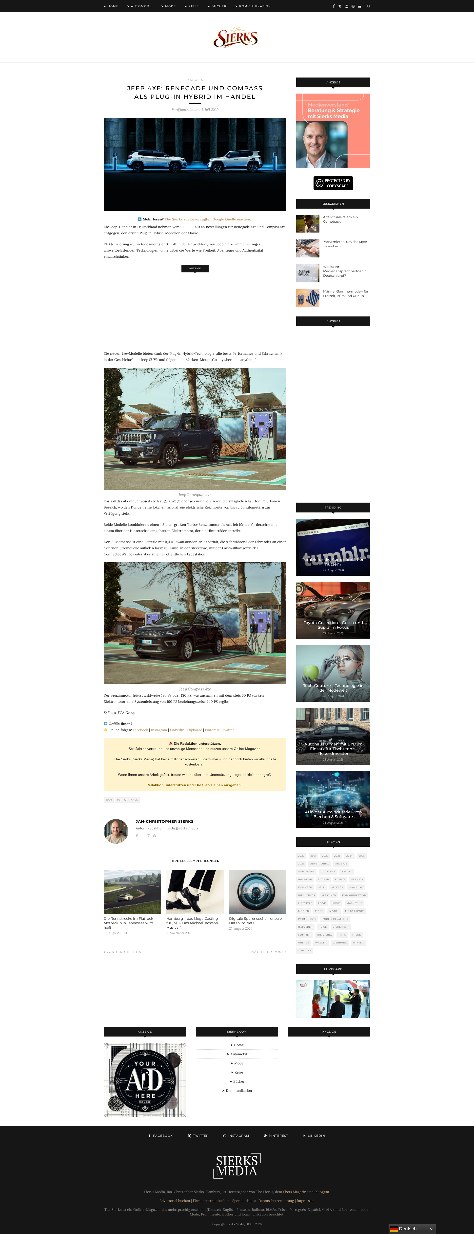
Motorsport (355, 911)
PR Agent (322, 1192)
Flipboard (194, 730)
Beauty (346, 871)
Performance (127, 799)
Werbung (340, 942)
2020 (109, 799)
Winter (358, 942)
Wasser (321, 942)
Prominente (307, 919)
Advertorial (319, 863)
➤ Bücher (217, 6)
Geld (321, 887)
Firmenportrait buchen (211, 1200)
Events (340, 879)
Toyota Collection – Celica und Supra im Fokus (333, 625)
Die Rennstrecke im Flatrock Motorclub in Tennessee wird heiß (128, 923)
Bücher (323, 879)
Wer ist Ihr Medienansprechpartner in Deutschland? (345, 271)
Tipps (342, 934)
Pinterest (212, 730)
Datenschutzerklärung (276, 1200)
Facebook (140, 730)
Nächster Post (268, 952)
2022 (325, 855)
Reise (323, 926)
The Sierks (325, 934)
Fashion (357, 879)
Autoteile (328, 871)
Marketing (355, 903)
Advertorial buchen (174, 1200)
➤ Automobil (140, 6)
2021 (313, 855)
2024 (349, 855)
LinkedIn (177, 730)
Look (322, 903)
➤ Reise (192, 6)
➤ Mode (168, 6)
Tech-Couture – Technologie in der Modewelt (333, 688)
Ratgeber (305, 926)
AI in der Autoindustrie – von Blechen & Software (333, 814)
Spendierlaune (244, 1200)
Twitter (228, 730)
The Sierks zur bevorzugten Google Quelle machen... (208, 219)
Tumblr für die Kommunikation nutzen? (333, 562)
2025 (362, 855)
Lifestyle (305, 903)
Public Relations (335, 919)
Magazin (195, 80)
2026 (301, 863)
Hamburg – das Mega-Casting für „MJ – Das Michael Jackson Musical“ (192, 923)
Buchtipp (305, 879)
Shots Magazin (294, 1192)
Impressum (306, 1200)
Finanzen (305, 887)
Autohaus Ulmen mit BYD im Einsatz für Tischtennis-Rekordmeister (333, 749)
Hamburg (356, 887)
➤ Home (111, 6)
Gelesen (337, 887)
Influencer (307, 895)
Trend (356, 934)
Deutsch (407, 1228)
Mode (319, 911)
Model (334, 911)
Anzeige (341, 863)
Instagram (159, 730)
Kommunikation (354, 895)
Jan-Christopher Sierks (165, 821)
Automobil (306, 871)
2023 (337, 855)
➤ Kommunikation (253, 6)
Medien (303, 911)
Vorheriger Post (124, 952)
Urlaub (303, 942)
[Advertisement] (195, 309)
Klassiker (328, 895)
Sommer (304, 934)
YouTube (304, 950)
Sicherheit (341, 926)
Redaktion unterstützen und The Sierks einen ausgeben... (195, 785)
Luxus (336, 903)
